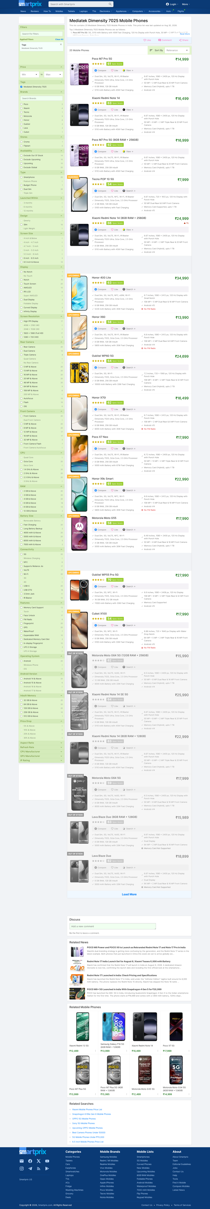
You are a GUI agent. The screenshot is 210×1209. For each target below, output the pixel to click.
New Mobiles (143, 1168)
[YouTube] (47, 1161)
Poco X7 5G (168, 1045)
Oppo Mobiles (107, 1179)
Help (175, 1175)
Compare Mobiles (181, 1186)
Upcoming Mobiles (146, 1171)
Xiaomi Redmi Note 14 (142, 1045)
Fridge (69, 1186)
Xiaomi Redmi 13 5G (79, 1045)
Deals (68, 1197)
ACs (67, 1182)
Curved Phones (144, 1164)
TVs (94, 11)
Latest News (179, 1190)
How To (47, 11)
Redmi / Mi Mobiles (109, 1160)
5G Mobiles (142, 1160)
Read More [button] (185, 34)
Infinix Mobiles (107, 1186)
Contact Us (178, 1171)
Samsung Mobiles (108, 1157)
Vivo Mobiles (106, 1168)
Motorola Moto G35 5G (143, 1089)
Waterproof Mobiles (146, 1186)
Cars (68, 1164)
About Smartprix (180, 1157)
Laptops (84, 11)
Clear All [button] (59, 39)
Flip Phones (142, 1193)
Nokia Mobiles (107, 1197)
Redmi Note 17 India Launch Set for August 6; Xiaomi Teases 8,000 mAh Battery (128, 961)
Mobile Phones (73, 1157)
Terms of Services (182, 1205)
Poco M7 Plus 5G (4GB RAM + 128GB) (112, 1089)
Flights (181, 11)
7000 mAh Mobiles (146, 1190)
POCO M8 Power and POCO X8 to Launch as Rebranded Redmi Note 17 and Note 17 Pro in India (136, 947)
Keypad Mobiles (144, 1197)
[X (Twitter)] (38, 1161)
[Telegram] (30, 1168)
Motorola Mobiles (108, 1171)
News (23, 11)
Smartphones (143, 1157)
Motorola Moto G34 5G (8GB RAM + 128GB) (174, 1089)
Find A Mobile (179, 1182)
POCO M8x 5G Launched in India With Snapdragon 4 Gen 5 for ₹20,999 (124, 989)
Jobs (175, 1168)
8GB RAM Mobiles (145, 1175)
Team (175, 1160)
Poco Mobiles (106, 1190)
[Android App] (47, 1168)
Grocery (69, 1193)
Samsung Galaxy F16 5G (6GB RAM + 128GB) (112, 1046)
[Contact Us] (21, 1161)
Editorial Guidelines (182, 1164)
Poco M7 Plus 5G (77, 1089)
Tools (175, 1179)
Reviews (35, 11)
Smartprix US (25, 1179)
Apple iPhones (107, 1182)
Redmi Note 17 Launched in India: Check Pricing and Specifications (122, 975)
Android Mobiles (145, 1182)
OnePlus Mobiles (108, 1175)
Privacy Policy (163, 1205)
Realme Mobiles (107, 1164)
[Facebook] (30, 1161)
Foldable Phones (145, 1179)
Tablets (71, 11)
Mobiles (59, 11)
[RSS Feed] (38, 1168)
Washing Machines (74, 1190)
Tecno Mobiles (107, 1193)
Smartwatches (72, 1171)
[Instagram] (21, 1168)
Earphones (71, 1168)
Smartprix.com (45, 1205)
